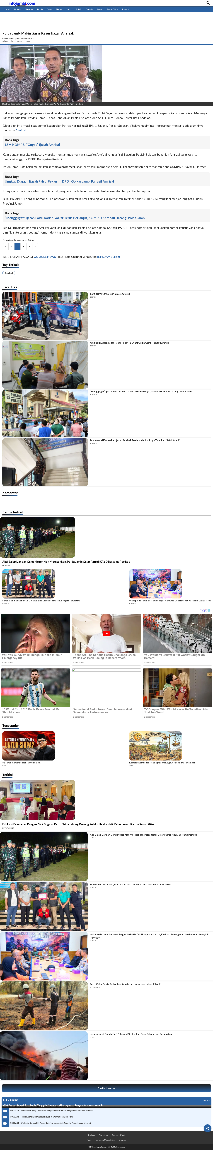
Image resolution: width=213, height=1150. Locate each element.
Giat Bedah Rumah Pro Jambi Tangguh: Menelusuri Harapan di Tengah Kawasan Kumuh (53, 1105)
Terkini (7, 775)
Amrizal (9, 273)
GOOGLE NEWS (45, 256)
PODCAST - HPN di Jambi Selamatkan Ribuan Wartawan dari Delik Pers (41, 1117)
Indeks (125, 9)
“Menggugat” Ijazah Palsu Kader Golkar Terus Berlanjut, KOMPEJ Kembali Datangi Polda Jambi (75, 218)
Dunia (40, 9)
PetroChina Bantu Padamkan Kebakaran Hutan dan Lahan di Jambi (125, 984)
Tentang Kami (118, 1135)
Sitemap (122, 1140)
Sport (69, 9)
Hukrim (17, 9)
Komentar (10, 493)
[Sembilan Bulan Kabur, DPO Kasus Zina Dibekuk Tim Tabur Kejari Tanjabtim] (64, 584)
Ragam (100, 9)
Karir (89, 1140)
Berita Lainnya (106, 1088)
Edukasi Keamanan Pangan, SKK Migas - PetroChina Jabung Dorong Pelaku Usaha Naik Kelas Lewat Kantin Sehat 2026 (78, 824)
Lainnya (206, 1100)
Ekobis (59, 9)
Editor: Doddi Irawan (25, 38)
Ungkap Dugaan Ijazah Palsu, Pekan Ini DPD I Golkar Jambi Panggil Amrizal (59, 181)
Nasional (29, 9)
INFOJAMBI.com (108, 256)
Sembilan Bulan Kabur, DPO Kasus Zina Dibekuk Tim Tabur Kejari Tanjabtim (41, 600)
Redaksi (91, 1135)
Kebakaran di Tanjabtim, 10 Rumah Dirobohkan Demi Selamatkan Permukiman (131, 1034)
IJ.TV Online (10, 1100)
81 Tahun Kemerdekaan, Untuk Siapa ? (21, 762)
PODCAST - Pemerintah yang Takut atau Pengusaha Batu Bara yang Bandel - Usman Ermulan (51, 1111)
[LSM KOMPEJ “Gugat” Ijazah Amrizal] (45, 316)
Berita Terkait (12, 512)
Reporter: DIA (8, 38)
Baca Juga (9, 287)
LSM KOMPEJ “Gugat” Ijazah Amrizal (32, 144)
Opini (49, 9)
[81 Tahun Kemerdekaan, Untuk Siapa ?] (64, 746)
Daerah (89, 9)
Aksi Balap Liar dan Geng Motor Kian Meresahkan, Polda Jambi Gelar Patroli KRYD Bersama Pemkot (66, 561)
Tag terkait (10, 265)
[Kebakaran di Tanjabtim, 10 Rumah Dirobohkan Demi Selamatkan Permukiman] (44, 1055)
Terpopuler (10, 725)
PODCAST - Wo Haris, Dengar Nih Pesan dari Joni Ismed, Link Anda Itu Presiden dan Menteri (50, 1123)
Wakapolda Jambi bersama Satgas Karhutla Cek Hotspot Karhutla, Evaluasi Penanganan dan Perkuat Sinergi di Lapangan (149, 936)
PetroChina (112, 9)
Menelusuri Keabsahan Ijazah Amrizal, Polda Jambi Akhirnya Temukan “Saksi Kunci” (135, 440)
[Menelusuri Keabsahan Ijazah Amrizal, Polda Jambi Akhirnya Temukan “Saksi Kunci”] (45, 462)
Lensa (7, 9)
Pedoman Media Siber (105, 1140)
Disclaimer (104, 1135)
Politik (79, 9)
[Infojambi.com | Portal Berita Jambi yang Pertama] (22, 3)
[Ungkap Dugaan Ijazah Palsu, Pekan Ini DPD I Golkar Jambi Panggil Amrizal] (45, 365)
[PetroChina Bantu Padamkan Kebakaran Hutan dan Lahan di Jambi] (44, 1005)
